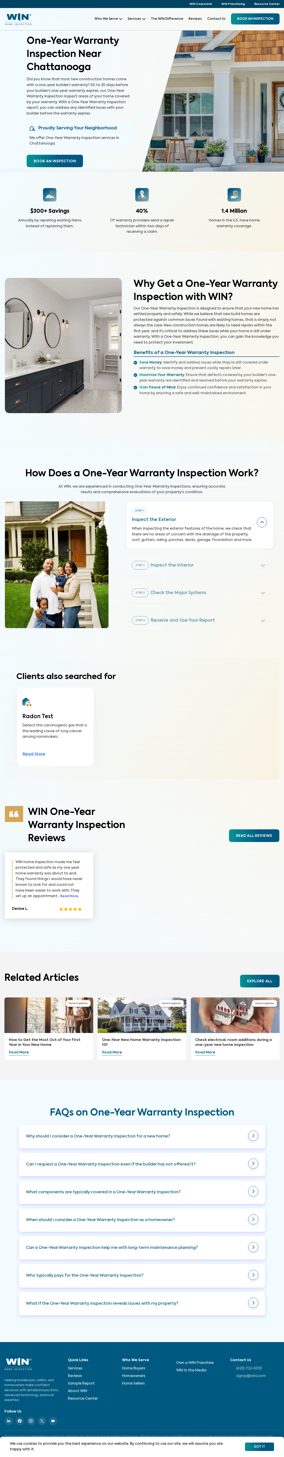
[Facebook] (20, 1421)
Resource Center (267, 4)
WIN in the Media (191, 1370)
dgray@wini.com (251, 1376)
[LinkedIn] (8, 1421)
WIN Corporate (200, 4)
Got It (259, 1446)
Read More (33, 754)
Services (134, 18)
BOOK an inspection (255, 18)
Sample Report (81, 1383)
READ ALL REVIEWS (254, 836)
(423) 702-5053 (249, 1368)
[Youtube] (53, 1421)
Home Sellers (133, 1383)
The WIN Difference (167, 18)
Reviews (195, 18)
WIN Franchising (233, 4)
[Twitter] (42, 1421)
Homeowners (133, 1376)
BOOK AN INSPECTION (55, 161)
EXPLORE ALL (259, 981)
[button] (142, 1136)
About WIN (77, 1391)
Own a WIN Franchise (195, 1363)
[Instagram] (31, 1421)
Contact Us (216, 18)
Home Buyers (133, 1368)
